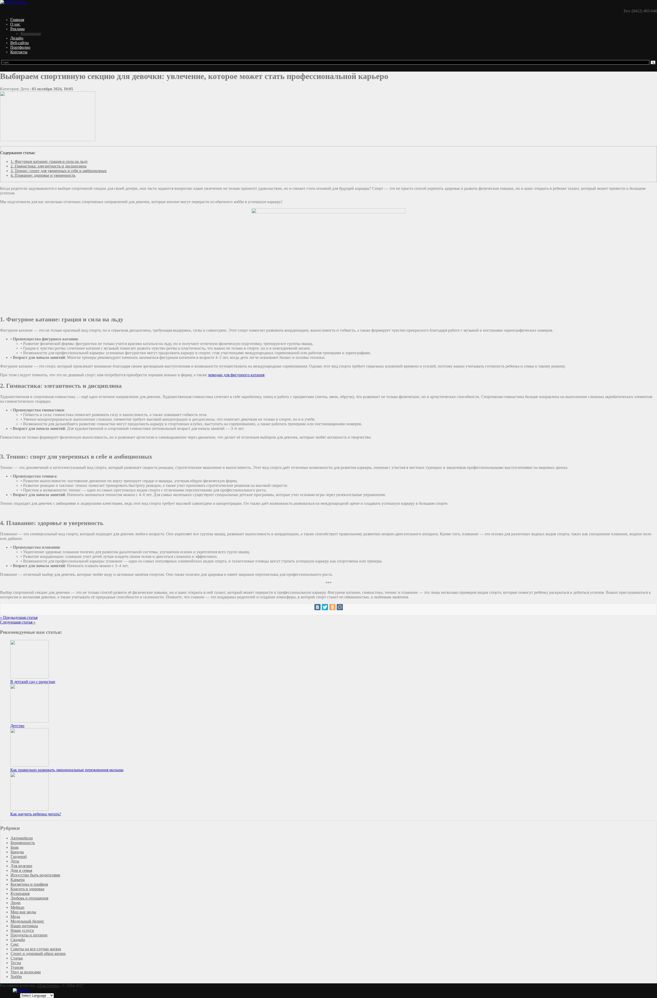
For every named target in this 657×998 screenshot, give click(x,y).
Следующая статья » (17, 622)
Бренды (17, 852)
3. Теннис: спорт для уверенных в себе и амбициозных (59, 171)
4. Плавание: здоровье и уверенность (43, 175)
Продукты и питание (29, 935)
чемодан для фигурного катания (236, 375)
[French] (31, 990)
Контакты (18, 52)
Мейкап (17, 907)
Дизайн (16, 38)
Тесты (16, 963)
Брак (15, 847)
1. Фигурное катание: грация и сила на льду (49, 161)
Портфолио (20, 47)
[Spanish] (52, 990)
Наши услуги (22, 930)
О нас (15, 24)
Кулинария (20, 893)
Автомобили (22, 838)
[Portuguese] (44, 990)
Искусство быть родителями (35, 875)
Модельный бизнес (27, 921)
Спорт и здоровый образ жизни (38, 953)
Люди (16, 903)
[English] (21, 990)
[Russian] (48, 990)
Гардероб (19, 856)
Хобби (16, 976)
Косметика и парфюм (29, 884)
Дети (15, 861)
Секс (15, 944)
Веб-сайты (19, 43)
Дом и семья (21, 870)
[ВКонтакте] (317, 607)
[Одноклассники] (332, 607)
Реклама (17, 29)
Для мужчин (21, 866)
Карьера (18, 879)
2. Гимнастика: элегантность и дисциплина (48, 166)
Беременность (23, 843)
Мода (15, 916)
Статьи (17, 958)
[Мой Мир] (340, 607)
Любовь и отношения (29, 898)
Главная (17, 19)
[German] (35, 990)
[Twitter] (325, 607)
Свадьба (18, 939)
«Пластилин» (48, 985)
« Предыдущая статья (18, 617)
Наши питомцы (24, 926)
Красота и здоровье (27, 889)
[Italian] (39, 990)
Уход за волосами (26, 972)
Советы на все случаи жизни (36, 949)
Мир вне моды (23, 912)
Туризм (17, 967)
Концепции (31, 33)
